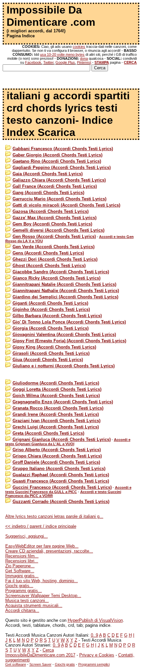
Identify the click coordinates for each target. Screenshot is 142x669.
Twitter (48, 62)
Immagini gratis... (22, 575)
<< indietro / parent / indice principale (40, 526)
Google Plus (65, 62)
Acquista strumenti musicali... (33, 605)
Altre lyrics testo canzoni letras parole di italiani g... (54, 516)
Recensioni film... (22, 555)
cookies (79, 47)
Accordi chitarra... (22, 610)
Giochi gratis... (19, 585)
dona (84, 58)
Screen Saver (40, 664)
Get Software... (19, 570)
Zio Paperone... (20, 565)
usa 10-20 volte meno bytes (62, 54)
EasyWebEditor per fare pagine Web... (42, 546)
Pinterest (84, 62)
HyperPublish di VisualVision (95, 620)
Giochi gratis (65, 664)
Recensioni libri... (21, 560)
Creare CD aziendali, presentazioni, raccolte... (49, 551)
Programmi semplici (94, 664)
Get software (15, 664)
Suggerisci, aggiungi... (26, 536)
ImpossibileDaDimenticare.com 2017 (40, 654)
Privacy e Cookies (96, 654)
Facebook (33, 62)
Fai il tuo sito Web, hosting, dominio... (41, 580)
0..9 (94, 635)
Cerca (48, 650)
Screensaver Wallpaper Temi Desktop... (43, 595)
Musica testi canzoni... (27, 600)
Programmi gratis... (23, 590)
